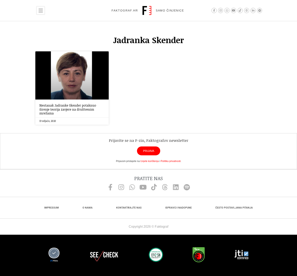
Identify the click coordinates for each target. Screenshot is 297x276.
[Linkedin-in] (253, 10)
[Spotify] (259, 10)
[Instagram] (220, 10)
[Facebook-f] (214, 10)
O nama (87, 207)
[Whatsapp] (227, 10)
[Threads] (246, 10)
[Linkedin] (176, 187)
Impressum (51, 207)
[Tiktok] (240, 10)
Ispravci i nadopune (178, 207)
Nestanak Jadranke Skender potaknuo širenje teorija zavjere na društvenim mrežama (67, 109)
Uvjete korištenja (149, 161)
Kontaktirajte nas (129, 207)
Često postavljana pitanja (234, 207)
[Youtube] (233, 10)
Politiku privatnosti (171, 161)
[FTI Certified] (241, 255)
